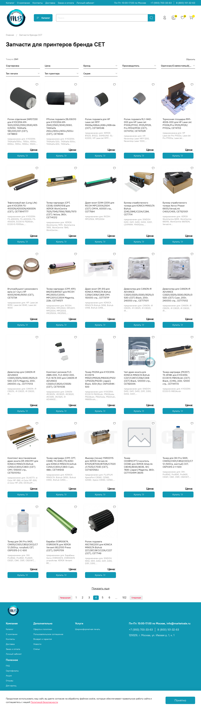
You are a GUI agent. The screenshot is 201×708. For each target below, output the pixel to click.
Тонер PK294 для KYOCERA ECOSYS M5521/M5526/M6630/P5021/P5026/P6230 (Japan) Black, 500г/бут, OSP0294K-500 (100, 379)
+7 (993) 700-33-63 (161, 2)
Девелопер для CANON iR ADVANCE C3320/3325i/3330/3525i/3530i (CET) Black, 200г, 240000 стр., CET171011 (139, 294)
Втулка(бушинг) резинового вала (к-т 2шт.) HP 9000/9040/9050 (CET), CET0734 (23, 293)
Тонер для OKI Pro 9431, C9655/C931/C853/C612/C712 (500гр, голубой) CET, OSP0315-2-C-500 (23, 546)
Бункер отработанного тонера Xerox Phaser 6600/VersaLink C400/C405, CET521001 (175, 207)
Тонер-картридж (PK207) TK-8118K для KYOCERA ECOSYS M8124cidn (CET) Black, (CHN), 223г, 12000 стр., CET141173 (176, 377)
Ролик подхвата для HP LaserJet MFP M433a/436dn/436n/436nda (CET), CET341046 (100, 123)
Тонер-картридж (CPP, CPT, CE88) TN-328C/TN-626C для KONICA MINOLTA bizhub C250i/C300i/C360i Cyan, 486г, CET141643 (61, 463)
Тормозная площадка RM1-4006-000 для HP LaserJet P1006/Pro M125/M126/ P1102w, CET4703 (177, 123)
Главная (10, 34)
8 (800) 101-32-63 (185, 2)
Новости (37, 644)
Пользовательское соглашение (48, 634)
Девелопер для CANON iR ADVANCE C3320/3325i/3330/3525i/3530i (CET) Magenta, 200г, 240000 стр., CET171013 (22, 377)
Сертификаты (12, 670)
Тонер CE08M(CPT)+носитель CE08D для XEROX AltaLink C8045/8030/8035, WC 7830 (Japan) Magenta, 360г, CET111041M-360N (139, 465)
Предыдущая (65, 598)
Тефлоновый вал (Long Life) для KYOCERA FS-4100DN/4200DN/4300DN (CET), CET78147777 (22, 207)
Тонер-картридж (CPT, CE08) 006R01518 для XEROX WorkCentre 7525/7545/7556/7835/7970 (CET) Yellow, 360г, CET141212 (61, 210)
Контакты (38, 2)
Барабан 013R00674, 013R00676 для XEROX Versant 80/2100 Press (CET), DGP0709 (58, 546)
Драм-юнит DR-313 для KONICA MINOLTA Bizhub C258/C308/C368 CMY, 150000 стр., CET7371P (98, 293)
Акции (9, 675)
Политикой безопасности (44, 702)
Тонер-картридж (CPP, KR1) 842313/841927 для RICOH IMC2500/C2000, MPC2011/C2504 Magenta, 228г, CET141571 (61, 294)
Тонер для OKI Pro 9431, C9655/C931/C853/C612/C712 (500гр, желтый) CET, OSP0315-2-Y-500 (178, 462)
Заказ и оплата (66, 2)
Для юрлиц (11, 685)
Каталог (10, 2)
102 (124, 597)
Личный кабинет (85, 2)
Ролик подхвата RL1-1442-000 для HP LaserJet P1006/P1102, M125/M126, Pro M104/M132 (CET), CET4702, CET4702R (138, 125)
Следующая (136, 598)
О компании (23, 2)
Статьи (36, 649)
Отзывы (9, 680)
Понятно (180, 700)
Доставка (50, 2)
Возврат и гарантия (42, 639)
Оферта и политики (42, 629)
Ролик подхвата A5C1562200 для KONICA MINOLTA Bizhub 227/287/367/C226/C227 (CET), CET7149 (98, 547)
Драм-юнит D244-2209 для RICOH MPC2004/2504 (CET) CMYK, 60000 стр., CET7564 (99, 207)
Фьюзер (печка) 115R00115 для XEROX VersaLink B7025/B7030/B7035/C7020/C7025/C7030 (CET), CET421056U (100, 463)
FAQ (8, 665)
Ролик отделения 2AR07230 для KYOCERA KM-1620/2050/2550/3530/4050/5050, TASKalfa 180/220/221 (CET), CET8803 (23, 126)
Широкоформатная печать (87, 629)
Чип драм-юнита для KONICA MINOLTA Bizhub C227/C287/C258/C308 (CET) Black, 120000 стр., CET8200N (137, 377)
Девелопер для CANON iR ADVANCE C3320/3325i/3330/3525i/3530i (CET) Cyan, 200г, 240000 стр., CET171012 (177, 294)
